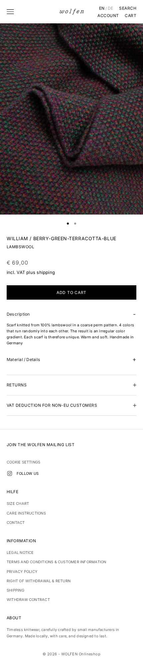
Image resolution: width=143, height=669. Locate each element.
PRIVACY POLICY (22, 571)
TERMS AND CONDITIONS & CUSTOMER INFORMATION (56, 562)
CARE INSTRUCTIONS (26, 513)
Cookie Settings (23, 462)
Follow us (28, 473)
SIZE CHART (18, 503)
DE (110, 8)
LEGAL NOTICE (20, 552)
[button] (71, 314)
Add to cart (71, 292)
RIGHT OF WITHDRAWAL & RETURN (39, 581)
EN (102, 8)
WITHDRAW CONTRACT (28, 599)
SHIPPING (15, 590)
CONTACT (16, 522)
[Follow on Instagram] (10, 473)
